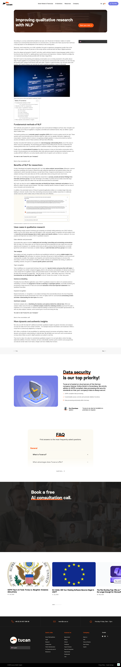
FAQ (84, 639)
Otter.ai (66, 642)
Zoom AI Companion (68, 649)
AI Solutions (58, 3)
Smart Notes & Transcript (45, 3)
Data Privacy (86, 644)
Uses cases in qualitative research (24, 107)
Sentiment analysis (24, 116)
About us (85, 637)
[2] (55, 605)
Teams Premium (67, 647)
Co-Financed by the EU (50, 649)
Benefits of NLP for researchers (24, 106)
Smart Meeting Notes (50, 637)
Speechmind (67, 637)
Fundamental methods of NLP (23, 102)
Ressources (47, 651)
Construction (48, 644)
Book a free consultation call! (22, 161)
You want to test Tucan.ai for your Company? (30, 104)
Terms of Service (87, 642)
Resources (68, 3)
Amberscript (67, 654)
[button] (112, 3)
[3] (57, 605)
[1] (53, 605)
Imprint (84, 647)
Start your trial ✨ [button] (86, 25)
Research (47, 642)
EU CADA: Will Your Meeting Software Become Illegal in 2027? (73, 591)
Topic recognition (23, 112)
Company (76, 3)
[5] (59, 605)
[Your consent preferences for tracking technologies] (118, 664)
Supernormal (67, 651)
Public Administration (50, 647)
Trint (65, 656)
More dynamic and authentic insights (25, 119)
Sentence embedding (24, 113)
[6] (60, 605)
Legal (46, 639)
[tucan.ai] (7, 3)
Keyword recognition (24, 115)
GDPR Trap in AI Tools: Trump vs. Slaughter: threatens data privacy (28, 591)
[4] (58, 605)
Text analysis (22, 110)
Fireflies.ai (66, 644)
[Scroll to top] (118, 661)
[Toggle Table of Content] (36, 101)
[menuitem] (45, 3)
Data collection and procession (26, 109)
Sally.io (65, 639)
